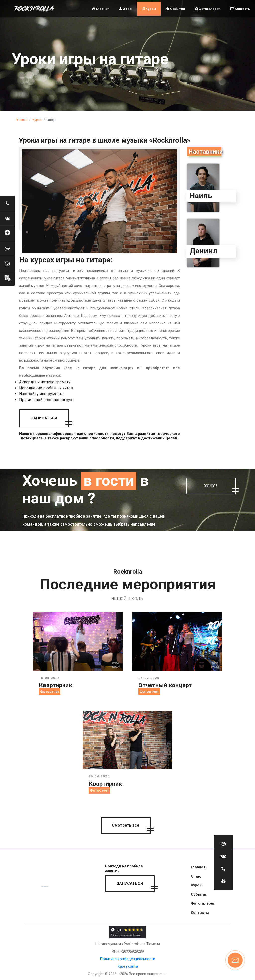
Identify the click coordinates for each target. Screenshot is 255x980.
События (177, 9)
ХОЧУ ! (210, 486)
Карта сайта (127, 966)
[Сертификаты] (7, 278)
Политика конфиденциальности (127, 959)
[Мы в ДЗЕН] (7, 233)
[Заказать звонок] (7, 203)
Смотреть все (125, 825)
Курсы (150, 9)
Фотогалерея (209, 9)
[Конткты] (7, 263)
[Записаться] (7, 248)
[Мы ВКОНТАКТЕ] (7, 218)
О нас (127, 9)
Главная (102, 9)
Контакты (242, 9)
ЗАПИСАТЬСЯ (44, 418)
